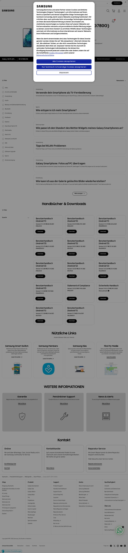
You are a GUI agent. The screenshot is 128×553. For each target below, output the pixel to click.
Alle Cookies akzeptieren (64, 61)
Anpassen (64, 73)
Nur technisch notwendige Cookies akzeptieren (64, 67)
